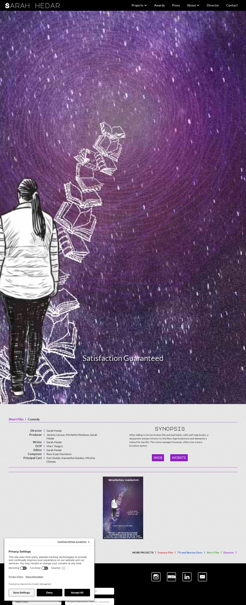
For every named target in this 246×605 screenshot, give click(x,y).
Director (213, 5)
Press (176, 5)
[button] (139, 5)
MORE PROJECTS (142, 552)
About (191, 5)
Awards (159, 5)
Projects (137, 5)
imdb (158, 458)
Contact (232, 5)
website (179, 458)
